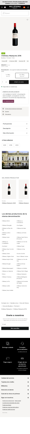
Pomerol (9, 58)
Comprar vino (5, 303)
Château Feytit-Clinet (7, 259)
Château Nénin (6, 221)
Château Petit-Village (22, 271)
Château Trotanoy (6, 277)
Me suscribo (15, 328)
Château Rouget (6, 263)
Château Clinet (6, 253)
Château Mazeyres (21, 274)
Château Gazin (6, 237)
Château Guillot (6, 285)
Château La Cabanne (7, 271)
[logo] (15, 7)
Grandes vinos (14, 303)
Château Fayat (20, 246)
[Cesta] (28, 7)
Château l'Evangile (7, 225)
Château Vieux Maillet (7, 290)
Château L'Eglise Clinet (8, 256)
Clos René (4, 246)
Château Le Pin (6, 281)
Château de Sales (21, 228)
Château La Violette (22, 268)
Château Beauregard (7, 268)
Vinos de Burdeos (8, 306)
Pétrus (3, 274)
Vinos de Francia (24, 303)
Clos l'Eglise (20, 225)
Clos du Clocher (21, 253)
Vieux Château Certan (22, 256)
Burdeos (3, 58)
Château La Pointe (21, 232)
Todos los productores (8, 400)
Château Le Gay (21, 249)
